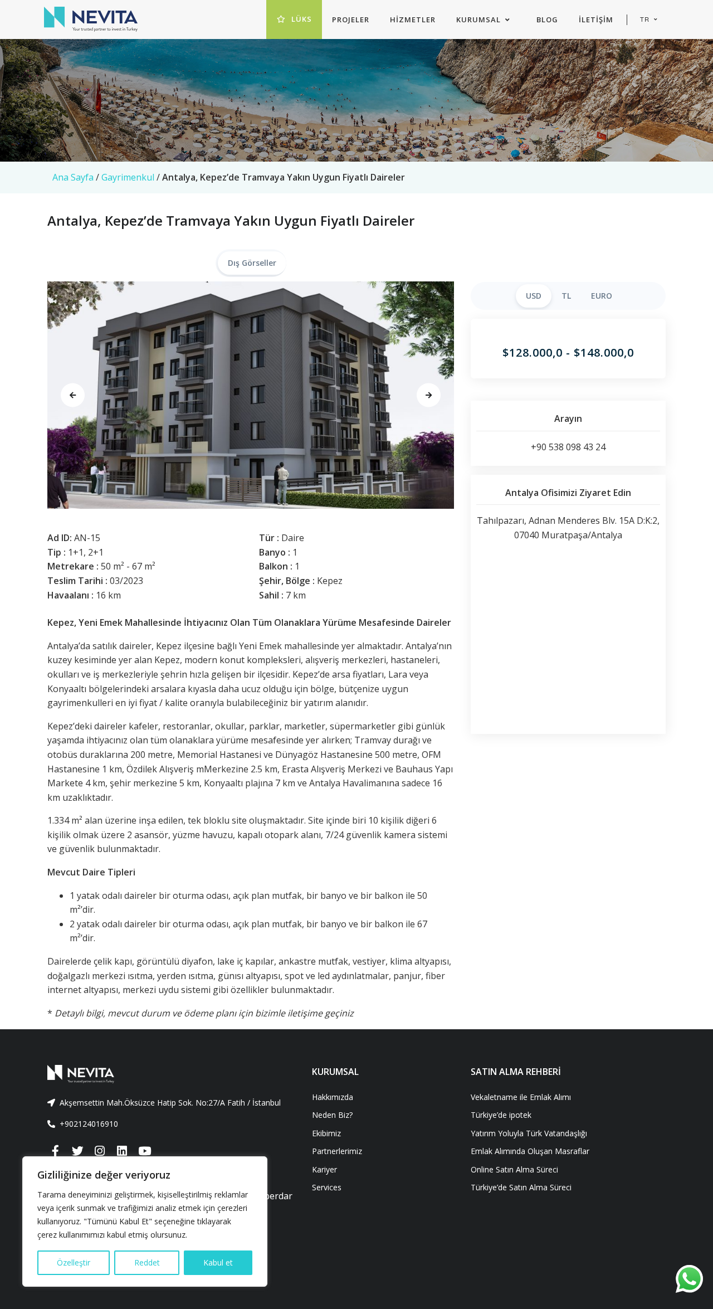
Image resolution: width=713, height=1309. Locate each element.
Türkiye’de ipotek (501, 1115)
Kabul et (218, 1262)
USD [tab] (533, 295)
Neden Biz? (332, 1115)
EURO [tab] (601, 295)
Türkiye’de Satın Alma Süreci (521, 1187)
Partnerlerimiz (337, 1151)
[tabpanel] (250, 395)
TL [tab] (566, 295)
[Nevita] (91, 19)
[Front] (171, 1074)
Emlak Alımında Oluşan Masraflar (530, 1151)
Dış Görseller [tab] (252, 262)
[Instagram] (100, 1151)
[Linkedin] (122, 1151)
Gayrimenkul (127, 177)
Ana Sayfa (73, 177)
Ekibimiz (326, 1133)
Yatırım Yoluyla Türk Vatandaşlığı (529, 1133)
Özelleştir (73, 1262)
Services (326, 1187)
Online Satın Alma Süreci (514, 1169)
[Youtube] (144, 1151)
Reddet (147, 1262)
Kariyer (324, 1169)
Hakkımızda (332, 1097)
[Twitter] (77, 1151)
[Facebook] (55, 1151)
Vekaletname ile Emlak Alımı (521, 1097)
